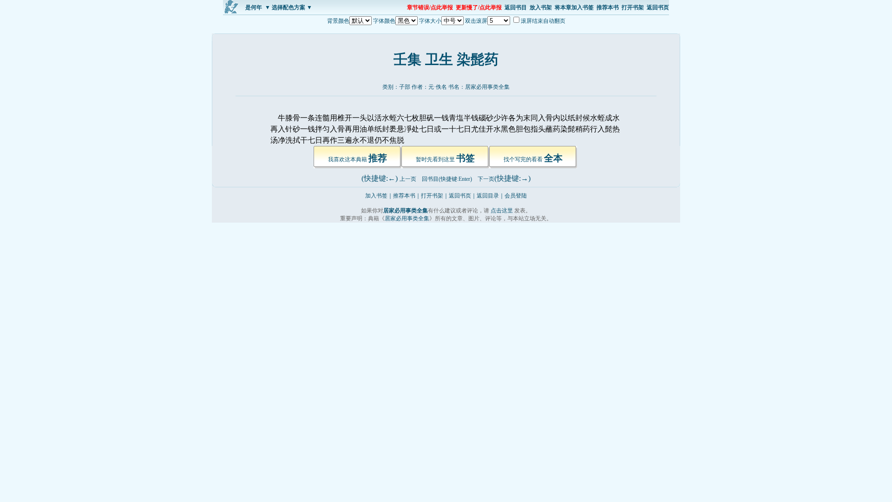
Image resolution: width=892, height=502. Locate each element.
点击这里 (502, 210)
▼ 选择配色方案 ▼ (288, 7)
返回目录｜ (491, 195)
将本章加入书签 (574, 7)
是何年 (253, 7)
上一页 (408, 179)
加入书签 (376, 195)
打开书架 (633, 7)
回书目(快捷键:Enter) (447, 179)
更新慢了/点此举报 (479, 7)
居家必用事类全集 (487, 87)
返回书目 (516, 7)
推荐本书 (608, 7)
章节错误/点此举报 (430, 7)
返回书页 (658, 7)
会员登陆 (516, 195)
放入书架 (541, 7)
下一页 (486, 179)
